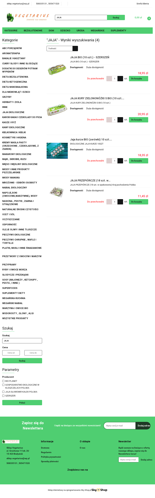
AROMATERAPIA (11, 53)
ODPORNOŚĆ (9, 224)
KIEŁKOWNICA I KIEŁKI (14, 132)
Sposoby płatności (50, 461)
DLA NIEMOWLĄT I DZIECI (16, 92)
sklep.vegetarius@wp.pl (18, 458)
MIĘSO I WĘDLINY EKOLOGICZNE (20, 164)
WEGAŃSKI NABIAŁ (12, 303)
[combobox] (62, 48)
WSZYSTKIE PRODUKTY (15, 318)
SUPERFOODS (9, 288)
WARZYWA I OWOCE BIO (15, 308)
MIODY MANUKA (11, 177)
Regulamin (46, 452)
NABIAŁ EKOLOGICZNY (15, 187)
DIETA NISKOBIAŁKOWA (15, 87)
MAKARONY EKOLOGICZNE (17, 154)
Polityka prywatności (51, 457)
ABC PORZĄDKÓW (12, 48)
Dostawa (45, 448)
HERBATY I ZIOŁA (12, 102)
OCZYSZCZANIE (11, 219)
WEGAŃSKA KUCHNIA (14, 298)
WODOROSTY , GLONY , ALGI (18, 313)
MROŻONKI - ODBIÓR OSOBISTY (19, 182)
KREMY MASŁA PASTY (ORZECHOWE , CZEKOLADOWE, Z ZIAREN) (20, 145)
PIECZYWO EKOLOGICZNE (16, 234)
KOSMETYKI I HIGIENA (14, 137)
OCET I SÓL (8, 214)
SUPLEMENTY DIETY (13, 293)
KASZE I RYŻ (9, 122)
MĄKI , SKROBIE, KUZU (14, 159)
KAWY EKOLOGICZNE (14, 127)
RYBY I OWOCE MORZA (14, 269)
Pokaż (22, 402)
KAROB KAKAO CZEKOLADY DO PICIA (22, 117)
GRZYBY (7, 97)
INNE (5, 107)
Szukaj (22, 361)
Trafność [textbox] (52, 48)
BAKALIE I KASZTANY (14, 58)
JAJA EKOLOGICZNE (13, 112)
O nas (82, 448)
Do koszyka (136, 78)
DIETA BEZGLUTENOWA (15, 77)
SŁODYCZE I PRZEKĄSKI (15, 274)
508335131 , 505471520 (18, 463)
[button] (47, 442)
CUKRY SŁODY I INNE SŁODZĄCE (20, 63)
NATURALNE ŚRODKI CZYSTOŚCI (20, 209)
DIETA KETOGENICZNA (14, 82)
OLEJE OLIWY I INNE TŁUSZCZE (19, 229)
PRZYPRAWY (9, 264)
